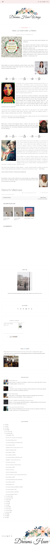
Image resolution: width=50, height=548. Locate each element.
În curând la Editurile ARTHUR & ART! (14, 457)
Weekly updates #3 (13, 380)
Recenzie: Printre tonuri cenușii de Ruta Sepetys (16, 474)
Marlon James (11, 194)
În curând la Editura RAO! (11, 440)
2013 (6, 517)
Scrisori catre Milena (8, 323)
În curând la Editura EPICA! (11, 494)
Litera (6, 194)
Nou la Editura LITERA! (29, 218)
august (7, 499)
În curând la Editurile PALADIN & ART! (14, 442)
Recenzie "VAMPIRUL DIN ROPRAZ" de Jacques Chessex (21, 400)
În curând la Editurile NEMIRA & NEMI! (14, 487)
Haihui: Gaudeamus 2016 (11, 450)
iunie (7, 503)
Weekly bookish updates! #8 (6, 219)
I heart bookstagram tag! (11, 472)
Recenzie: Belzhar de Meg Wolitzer (13, 464)
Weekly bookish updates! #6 (17, 219)
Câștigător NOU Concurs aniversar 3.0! (14, 447)
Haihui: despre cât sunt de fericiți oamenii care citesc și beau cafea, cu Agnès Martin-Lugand (23, 351)
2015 (6, 514)
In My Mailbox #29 (10, 435)
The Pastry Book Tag (10, 462)
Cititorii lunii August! (13, 393)
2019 (6, 424)
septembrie (8, 498)
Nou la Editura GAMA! (10, 452)
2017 (6, 428)
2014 (6, 515)
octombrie (8, 496)
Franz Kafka (7, 325)
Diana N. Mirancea (21, 34)
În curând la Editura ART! (11, 489)
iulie (7, 501)
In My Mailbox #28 (10, 484)
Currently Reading (14, 320)
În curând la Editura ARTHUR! (12, 491)
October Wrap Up (10, 469)
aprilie (7, 506)
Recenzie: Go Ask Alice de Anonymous (14, 437)
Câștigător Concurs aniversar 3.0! (13, 459)
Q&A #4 (10, 387)
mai (7, 505)
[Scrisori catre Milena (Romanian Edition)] (20, 328)
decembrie (8, 431)
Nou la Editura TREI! (10, 445)
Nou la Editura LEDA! (10, 482)
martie (7, 508)
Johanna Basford (24, 27)
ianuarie (8, 512)
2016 (6, 429)
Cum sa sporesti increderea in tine (16, 407)
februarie (8, 510)
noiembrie (8, 433)
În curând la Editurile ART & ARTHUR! (14, 479)
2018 (6, 426)
